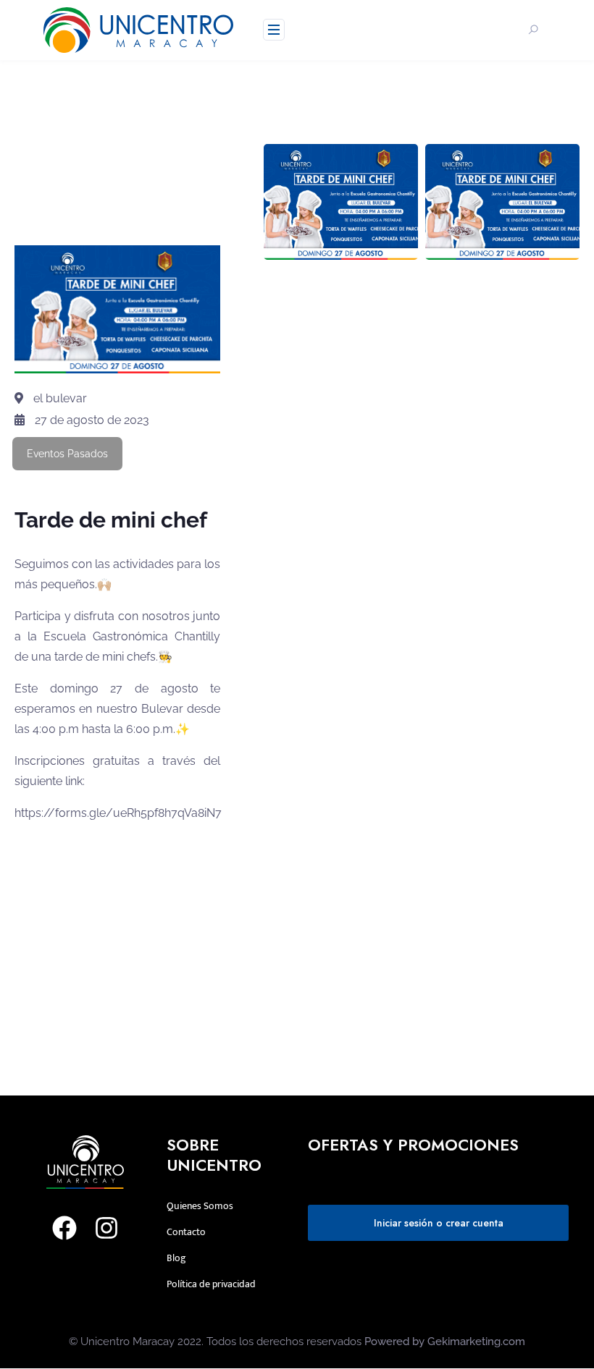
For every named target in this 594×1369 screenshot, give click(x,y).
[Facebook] (64, 1228)
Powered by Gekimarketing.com (444, 1341)
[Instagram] (106, 1228)
